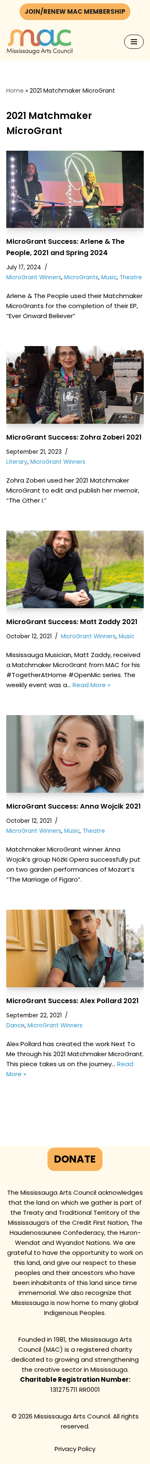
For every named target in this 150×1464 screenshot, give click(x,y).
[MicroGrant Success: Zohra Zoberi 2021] (75, 385)
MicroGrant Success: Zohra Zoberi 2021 (74, 437)
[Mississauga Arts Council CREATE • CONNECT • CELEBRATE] (39, 42)
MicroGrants (81, 277)
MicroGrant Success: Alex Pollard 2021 (72, 1001)
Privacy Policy (75, 1448)
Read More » (91, 684)
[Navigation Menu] (134, 42)
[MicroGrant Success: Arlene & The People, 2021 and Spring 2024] (75, 189)
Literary (17, 462)
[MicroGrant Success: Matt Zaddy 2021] (75, 569)
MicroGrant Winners (33, 277)
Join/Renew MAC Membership (75, 11)
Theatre (131, 277)
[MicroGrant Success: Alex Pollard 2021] (75, 948)
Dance (15, 1025)
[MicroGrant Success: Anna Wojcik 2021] (75, 754)
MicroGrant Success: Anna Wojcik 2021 (73, 806)
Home (15, 90)
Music (109, 277)
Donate (75, 1159)
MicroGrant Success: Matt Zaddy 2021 (72, 622)
